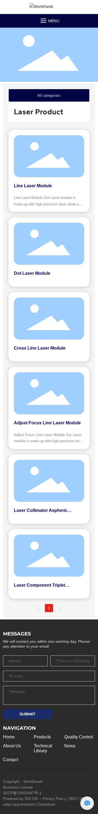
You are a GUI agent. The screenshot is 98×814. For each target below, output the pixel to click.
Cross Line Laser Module (40, 348)
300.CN (31, 798)
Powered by (13, 798)
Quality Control (78, 737)
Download (46, 804)
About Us (12, 746)
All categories (48, 95)
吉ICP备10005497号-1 (22, 793)
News (69, 746)
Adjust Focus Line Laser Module (47, 423)
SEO (73, 798)
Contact (10, 759)
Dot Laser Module (32, 273)
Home (9, 737)
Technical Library (43, 748)
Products (42, 737)
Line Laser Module (33, 185)
